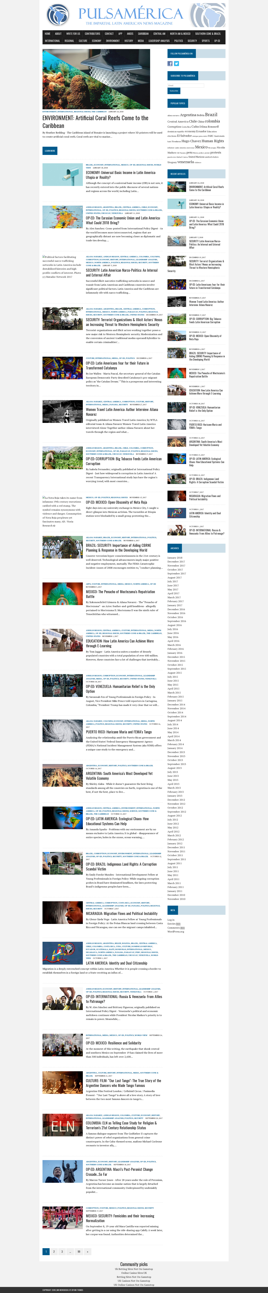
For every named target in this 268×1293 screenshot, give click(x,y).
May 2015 (173, 684)
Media (141, 41)
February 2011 (176, 887)
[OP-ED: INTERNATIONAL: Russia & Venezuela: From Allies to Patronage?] (62, 1008)
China (201, 121)
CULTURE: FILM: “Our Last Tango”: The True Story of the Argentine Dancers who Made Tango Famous (123, 1083)
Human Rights (213, 140)
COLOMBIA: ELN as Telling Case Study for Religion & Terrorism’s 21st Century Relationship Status (121, 1125)
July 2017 (173, 581)
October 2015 (175, 665)
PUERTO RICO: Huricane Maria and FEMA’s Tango (119, 731)
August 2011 (175, 863)
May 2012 (173, 827)
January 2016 (175, 653)
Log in (171, 919)
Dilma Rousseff (209, 126)
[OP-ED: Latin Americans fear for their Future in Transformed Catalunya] (62, 377)
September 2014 (177, 716)
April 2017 (173, 593)
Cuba (118, 946)
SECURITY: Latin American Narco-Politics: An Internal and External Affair (122, 272)
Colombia (144, 256)
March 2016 (174, 645)
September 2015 (177, 668)
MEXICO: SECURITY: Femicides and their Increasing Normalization (120, 1218)
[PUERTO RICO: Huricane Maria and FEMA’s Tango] (62, 740)
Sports (206, 41)
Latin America (180, 147)
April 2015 (173, 688)
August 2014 (175, 720)
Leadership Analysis (159, 41)
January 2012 (175, 843)
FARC (211, 135)
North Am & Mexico (180, 34)
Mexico (125, 165)
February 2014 (176, 744)
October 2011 (175, 855)
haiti (169, 141)
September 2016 (177, 621)
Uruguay (106, 213)
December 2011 (176, 847)
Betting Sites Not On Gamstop (134, 1277)
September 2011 (177, 859)
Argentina (108, 207)
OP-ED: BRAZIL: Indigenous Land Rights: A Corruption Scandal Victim (121, 866)
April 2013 (173, 784)
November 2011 (176, 851)
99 (79, 1251)
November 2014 (176, 708)
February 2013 (176, 792)
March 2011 (174, 883)
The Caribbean (99, 111)
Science (133, 811)
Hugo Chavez (191, 141)
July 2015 (173, 676)
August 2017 (175, 577)
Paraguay (133, 312)
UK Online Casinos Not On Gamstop (134, 1284)
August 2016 (175, 625)
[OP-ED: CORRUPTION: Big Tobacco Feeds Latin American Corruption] (62, 467)
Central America (132, 207)
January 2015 (175, 700)
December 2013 (176, 752)
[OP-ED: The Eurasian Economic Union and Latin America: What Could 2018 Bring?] (62, 226)
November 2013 (176, 756)
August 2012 (175, 815)
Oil (178, 153)
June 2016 (173, 633)
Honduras (120, 949)
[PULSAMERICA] (134, 15)
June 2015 (173, 680)
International (52, 41)
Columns (155, 256)
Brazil (89, 165)
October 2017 (175, 569)
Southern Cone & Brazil (208, 34)
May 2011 (173, 875)
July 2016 (173, 629)
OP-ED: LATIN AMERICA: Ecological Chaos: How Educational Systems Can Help (117, 821)
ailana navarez (173, 115)
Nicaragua (91, 952)
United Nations (196, 156)
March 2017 (174, 597)
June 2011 (173, 871)
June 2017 (173, 585)
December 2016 (176, 609)
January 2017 (175, 605)
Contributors (92, 34)
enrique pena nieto (199, 136)
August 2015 (175, 672)
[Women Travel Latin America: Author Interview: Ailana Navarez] (62, 420)
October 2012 (175, 807)
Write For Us (73, 34)
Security (192, 41)
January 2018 (175, 557)
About (58, 34)
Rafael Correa (182, 157)
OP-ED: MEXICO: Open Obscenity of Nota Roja (116, 502)
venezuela (185, 161)
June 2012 (173, 823)
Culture (83, 41)
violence (197, 162)
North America (102, 262)
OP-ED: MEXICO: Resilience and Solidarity (113, 1043)
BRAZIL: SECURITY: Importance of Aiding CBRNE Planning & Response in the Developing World (118, 547)
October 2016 (175, 617)
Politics (178, 41)
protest (207, 153)
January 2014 (175, 748)
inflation (171, 148)
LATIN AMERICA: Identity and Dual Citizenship (116, 963)
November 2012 (176, 803)
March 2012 (174, 835)
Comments (176, 927)
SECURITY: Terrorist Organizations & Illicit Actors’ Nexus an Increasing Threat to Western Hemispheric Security (124, 322)
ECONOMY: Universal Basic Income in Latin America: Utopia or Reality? (121, 174)
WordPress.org (176, 931)
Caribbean (143, 34)
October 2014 (175, 712)
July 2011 (173, 867)
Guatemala (102, 949)
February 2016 (176, 649)
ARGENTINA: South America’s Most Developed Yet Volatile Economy (119, 775)
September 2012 (177, 811)
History (129, 41)
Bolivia (126, 943)
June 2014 (173, 728)
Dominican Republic (142, 946)
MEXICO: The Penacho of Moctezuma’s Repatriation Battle (120, 594)
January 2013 (175, 795)
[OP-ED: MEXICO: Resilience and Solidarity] (62, 1054)
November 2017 (176, 565)
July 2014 (173, 724)
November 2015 (176, 660)
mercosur (190, 148)
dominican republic (176, 131)
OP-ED (217, 41)
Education (212, 131)
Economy (96, 41)
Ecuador (90, 949)
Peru (137, 952)
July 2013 (173, 772)
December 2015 (176, 657)
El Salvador (184, 136)
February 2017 (176, 601)
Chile (144, 207)
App (120, 34)
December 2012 (176, 799)
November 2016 (176, 613)
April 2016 (173, 641)
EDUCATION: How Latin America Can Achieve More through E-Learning (120, 643)
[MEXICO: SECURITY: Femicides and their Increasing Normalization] (62, 1227)
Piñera (195, 153)
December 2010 (176, 895)
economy (190, 131)
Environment (113, 41)
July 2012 (173, 819)
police (201, 153)
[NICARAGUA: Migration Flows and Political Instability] (62, 921)
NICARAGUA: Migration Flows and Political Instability (121, 913)
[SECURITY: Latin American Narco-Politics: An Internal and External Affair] (62, 277)
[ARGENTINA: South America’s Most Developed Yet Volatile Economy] (62, 784)
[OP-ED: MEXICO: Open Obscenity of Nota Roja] (62, 525)
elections (172, 135)
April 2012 (173, 831)
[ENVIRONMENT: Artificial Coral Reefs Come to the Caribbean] (96, 107)
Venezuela (117, 213)
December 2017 (176, 561)
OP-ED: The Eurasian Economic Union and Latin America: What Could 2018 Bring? (123, 220)
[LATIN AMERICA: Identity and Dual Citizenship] (62, 962)
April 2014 (173, 736)
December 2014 (176, 704)
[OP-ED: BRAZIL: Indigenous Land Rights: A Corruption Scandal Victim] (62, 872)
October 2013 (175, 760)
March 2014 (174, 740)
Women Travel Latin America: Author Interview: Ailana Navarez (122, 411)
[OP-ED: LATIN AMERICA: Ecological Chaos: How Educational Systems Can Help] (62, 827)
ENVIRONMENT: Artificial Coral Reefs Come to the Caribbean (95, 121)
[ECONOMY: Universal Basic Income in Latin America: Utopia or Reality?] (62, 183)
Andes (130, 34)
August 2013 (175, 768)
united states (212, 156)
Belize (118, 943)
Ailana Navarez (94, 256)
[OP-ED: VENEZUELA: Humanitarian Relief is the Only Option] (62, 694)
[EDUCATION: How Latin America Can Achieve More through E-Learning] (62, 649)
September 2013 (177, 764)
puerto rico (172, 157)
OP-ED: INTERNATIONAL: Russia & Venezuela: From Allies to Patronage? (124, 999)
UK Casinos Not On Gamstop (134, 1280)
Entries (174, 923)
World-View (141, 1035)
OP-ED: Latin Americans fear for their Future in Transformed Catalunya (117, 365)
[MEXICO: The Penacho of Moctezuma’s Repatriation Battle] (62, 603)
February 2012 (176, 839)
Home (47, 34)
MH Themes (78, 1290)
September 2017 (177, 573)
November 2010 (176, 899)
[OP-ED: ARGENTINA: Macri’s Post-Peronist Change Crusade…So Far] (62, 1180)
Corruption (92, 259)
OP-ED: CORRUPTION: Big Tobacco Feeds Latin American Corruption (124, 461)
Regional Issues (82, 111)
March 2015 (174, 692)
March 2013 (174, 787)
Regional (69, 41)
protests (215, 152)
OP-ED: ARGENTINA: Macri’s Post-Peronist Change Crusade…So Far (119, 1171)
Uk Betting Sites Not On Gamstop (134, 1269)
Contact (109, 34)
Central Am (159, 34)
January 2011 (175, 891)
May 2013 (173, 780)
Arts (88, 584)
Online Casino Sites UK (134, 1273)
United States (93, 213)
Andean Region (94, 207)
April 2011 (173, 879)
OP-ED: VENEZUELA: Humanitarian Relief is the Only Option (120, 688)
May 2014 (173, 732)
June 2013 (173, 776)
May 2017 (173, 589)
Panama (113, 404)
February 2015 (176, 696)
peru (189, 152)
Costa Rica (124, 903)
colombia (212, 121)
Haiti (111, 949)
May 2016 (173, 637)
